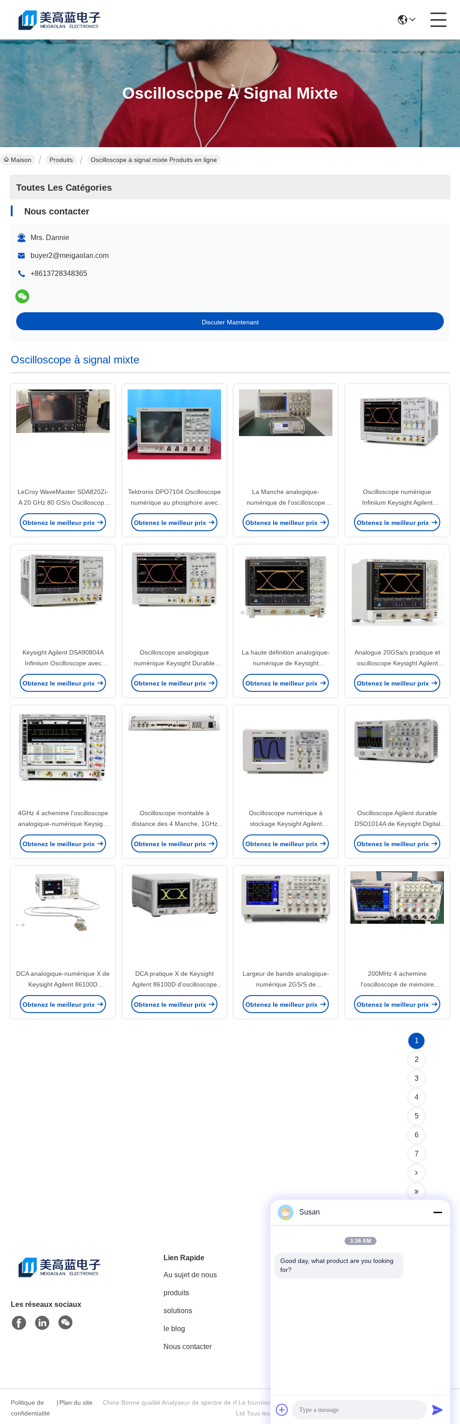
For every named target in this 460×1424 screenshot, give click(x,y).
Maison (21, 159)
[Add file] (282, 1410)
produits (176, 1293)
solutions (178, 1311)
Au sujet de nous (190, 1275)
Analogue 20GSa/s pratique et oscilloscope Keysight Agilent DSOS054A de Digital (397, 663)
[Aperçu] (60, 1278)
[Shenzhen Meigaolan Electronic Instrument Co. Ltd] (60, 19)
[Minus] (437, 1212)
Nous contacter (188, 1346)
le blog (174, 1328)
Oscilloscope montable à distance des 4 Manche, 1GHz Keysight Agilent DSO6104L (174, 823)
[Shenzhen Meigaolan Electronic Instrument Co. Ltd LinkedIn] (42, 1323)
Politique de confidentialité (30, 1408)
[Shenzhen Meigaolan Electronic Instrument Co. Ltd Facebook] (19, 1323)
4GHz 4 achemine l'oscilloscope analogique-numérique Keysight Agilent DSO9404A (63, 823)
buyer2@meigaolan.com (70, 255)
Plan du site (76, 1402)
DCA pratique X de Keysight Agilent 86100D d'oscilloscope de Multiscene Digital (174, 984)
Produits (61, 159)
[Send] (437, 1410)
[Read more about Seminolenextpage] (416, 1173)
